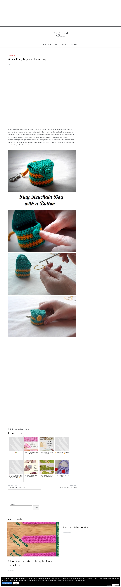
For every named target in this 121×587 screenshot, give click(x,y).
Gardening (74, 44)
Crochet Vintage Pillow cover (16, 487)
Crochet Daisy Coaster (75, 527)
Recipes (63, 44)
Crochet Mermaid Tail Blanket (68, 487)
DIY (56, 44)
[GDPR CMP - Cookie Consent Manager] (115, 585)
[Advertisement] (60, 13)
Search (12, 504)
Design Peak (60, 33)
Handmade (47, 44)
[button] (7, 583)
